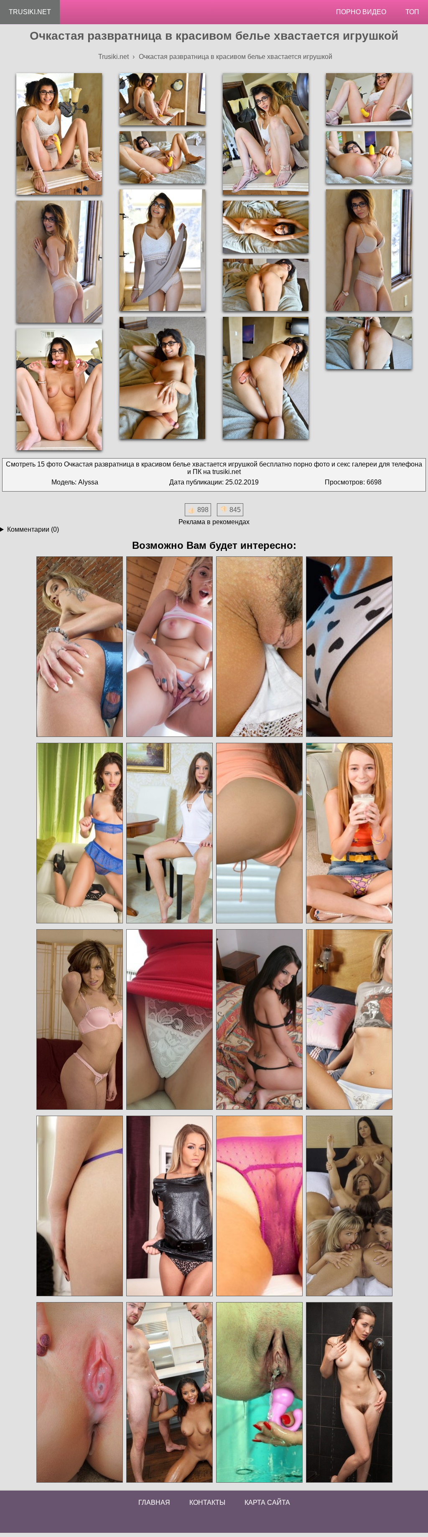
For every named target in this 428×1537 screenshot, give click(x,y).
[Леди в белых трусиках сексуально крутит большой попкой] (169, 647)
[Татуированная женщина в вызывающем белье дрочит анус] (79, 647)
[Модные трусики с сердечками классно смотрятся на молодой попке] (349, 647)
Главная (154, 1502)
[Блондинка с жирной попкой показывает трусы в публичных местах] (169, 1019)
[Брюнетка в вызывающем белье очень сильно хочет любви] (169, 1206)
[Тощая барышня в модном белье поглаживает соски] (349, 1019)
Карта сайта (267, 1502)
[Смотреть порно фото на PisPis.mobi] (259, 1392)
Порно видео (361, 11)
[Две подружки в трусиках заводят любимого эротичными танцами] (79, 1206)
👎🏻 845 (230, 509)
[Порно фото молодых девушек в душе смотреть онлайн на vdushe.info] (349, 1392)
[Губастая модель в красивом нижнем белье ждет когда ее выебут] (79, 1019)
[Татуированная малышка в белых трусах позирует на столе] (169, 833)
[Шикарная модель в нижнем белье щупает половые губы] (79, 833)
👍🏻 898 (198, 509)
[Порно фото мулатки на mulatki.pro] (169, 1392)
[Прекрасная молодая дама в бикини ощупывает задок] (259, 1019)
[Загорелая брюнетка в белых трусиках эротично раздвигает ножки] (259, 647)
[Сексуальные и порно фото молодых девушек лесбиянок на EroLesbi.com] (349, 1206)
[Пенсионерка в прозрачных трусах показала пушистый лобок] (259, 1206)
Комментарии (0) (33, 529)
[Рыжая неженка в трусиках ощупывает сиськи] (259, 833)
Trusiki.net (30, 11)
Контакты (207, 1502)
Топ (412, 11)
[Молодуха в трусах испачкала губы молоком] (349, 833)
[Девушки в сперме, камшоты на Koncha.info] (79, 1392)
